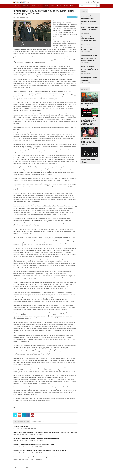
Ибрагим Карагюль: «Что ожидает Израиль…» (88, 49)
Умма (33, 6)
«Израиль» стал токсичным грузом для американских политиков (89, 30)
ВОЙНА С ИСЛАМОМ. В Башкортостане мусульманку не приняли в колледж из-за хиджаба (89, 69)
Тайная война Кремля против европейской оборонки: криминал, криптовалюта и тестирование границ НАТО (89, 19)
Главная (17, 6)
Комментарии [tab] (38, 421)
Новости (84, 11)
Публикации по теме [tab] (22, 421)
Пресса (66, 6)
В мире (39, 6)
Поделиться (71, 17)
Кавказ (52, 6)
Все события (25, 6)
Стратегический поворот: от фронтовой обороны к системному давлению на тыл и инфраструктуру (89, 40)
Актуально (84, 89)
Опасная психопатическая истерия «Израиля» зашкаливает (89, 79)
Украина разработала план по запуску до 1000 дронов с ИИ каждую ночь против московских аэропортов (89, 59)
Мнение (59, 6)
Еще (71, 6)
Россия (46, 6)
